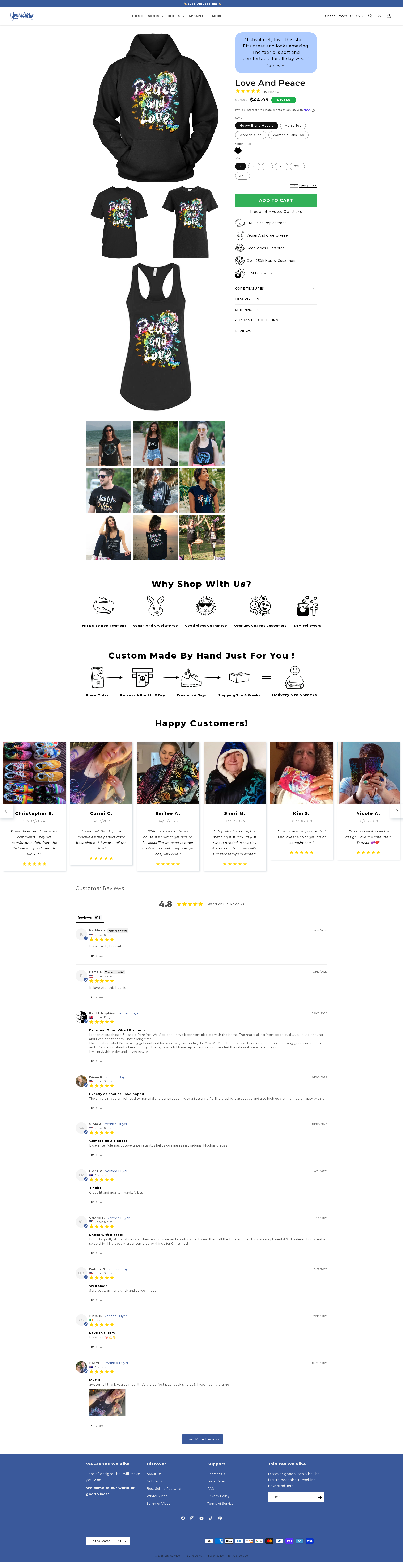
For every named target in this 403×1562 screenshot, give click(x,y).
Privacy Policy (218, 1496)
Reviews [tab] (85, 917)
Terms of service (238, 1555)
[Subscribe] (319, 1497)
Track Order (216, 1481)
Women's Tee (250, 135)
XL (281, 166)
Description (247, 299)
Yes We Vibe (172, 1555)
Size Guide (308, 186)
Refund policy (193, 1555)
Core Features (249, 289)
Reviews (243, 331)
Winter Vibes (157, 1496)
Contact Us (216, 1474)
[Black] (238, 151)
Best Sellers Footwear (164, 1489)
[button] (155, 16)
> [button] (202, 1439)
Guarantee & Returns (256, 320)
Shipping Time (248, 310)
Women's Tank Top (288, 135)
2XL (297, 166)
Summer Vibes (158, 1503)
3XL (242, 176)
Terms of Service (220, 1503)
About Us (154, 1474)
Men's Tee (293, 126)
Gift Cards (154, 1481)
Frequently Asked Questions (276, 212)
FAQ (210, 1489)
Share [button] (98, 955)
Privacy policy (215, 1555)
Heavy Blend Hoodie (256, 126)
